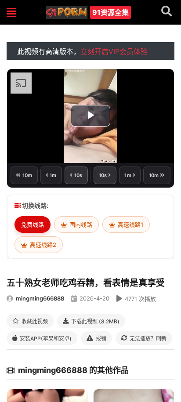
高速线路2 (42, 244)
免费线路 (32, 224)
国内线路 (80, 224)
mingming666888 (40, 298)
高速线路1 (129, 224)
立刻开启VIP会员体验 (114, 51)
